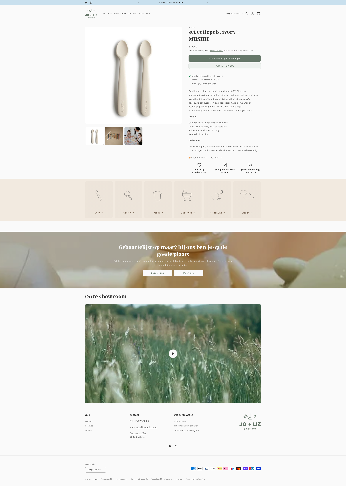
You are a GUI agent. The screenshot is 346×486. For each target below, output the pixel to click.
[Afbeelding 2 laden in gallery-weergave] (114, 136)
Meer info (188, 273)
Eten (97, 212)
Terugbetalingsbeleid (139, 479)
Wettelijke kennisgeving (195, 479)
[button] (107, 14)
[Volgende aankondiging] (207, 2)
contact (89, 426)
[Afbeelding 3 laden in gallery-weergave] (133, 136)
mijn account (180, 421)
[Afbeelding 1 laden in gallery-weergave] (95, 136)
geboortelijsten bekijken (186, 426)
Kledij (157, 212)
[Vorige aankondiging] (139, 2)
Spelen (127, 212)
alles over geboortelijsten (186, 430)
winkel (88, 430)
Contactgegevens (121, 479)
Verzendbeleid (156, 479)
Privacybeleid (106, 479)
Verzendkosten (216, 50)
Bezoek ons (157, 273)
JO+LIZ (95, 479)
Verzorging (216, 212)
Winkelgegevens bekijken (204, 84)
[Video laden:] (173, 353)
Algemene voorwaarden (173, 479)
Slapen (245, 212)
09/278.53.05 (141, 421)
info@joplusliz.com (146, 427)
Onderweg (186, 212)
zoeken (88, 421)
